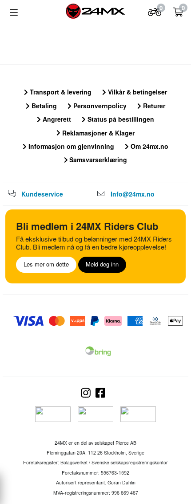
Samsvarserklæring (97, 159)
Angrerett (56, 119)
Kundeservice (42, 193)
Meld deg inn (102, 264)
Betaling (43, 105)
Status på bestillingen (120, 119)
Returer (153, 105)
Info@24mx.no (133, 193)
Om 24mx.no (148, 146)
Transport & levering (60, 91)
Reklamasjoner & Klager (97, 132)
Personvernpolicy (99, 105)
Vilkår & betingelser (136, 91)
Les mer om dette (46, 264)
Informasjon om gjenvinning (70, 146)
